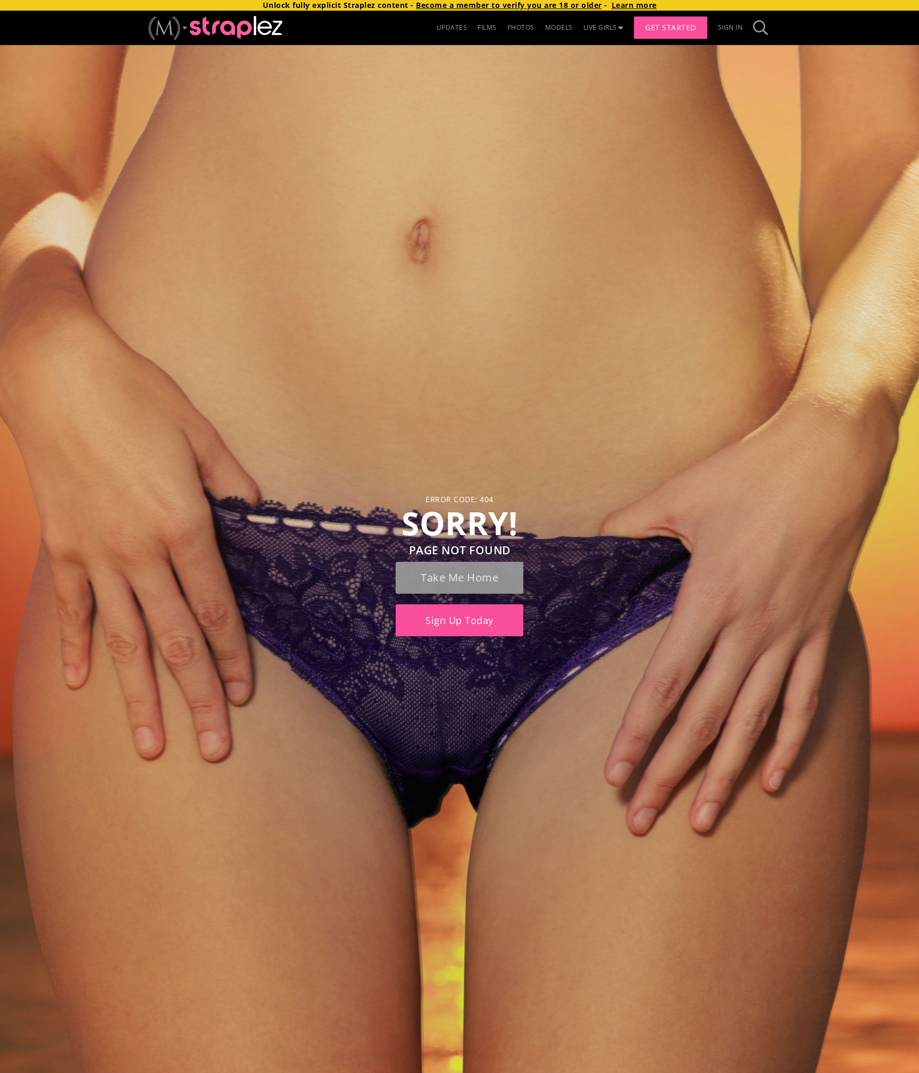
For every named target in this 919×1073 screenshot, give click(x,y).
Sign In (730, 27)
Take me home (459, 577)
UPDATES (452, 27)
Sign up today (459, 620)
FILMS (487, 27)
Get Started (670, 27)
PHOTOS (520, 27)
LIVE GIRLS (600, 27)
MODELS (559, 27)
